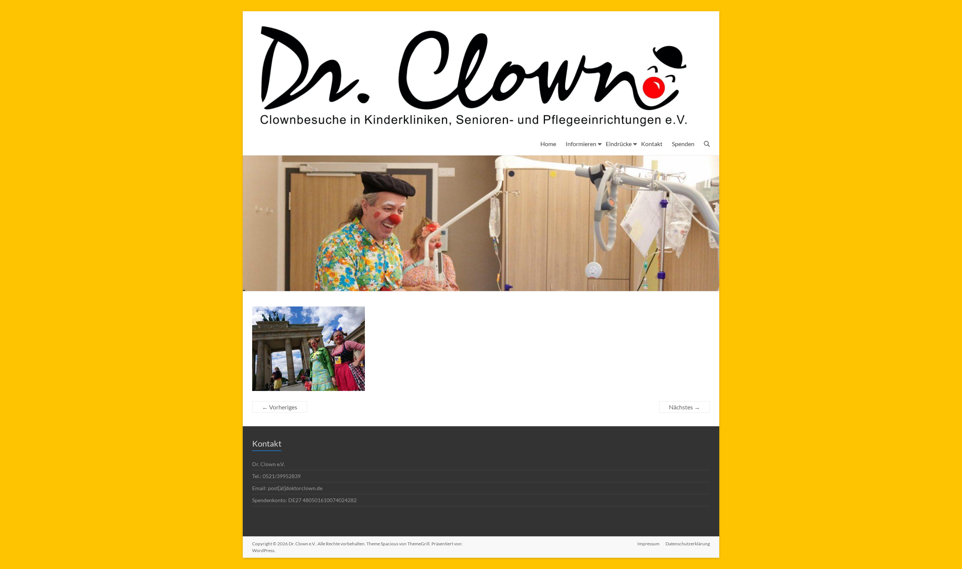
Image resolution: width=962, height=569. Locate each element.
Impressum (648, 543)
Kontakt (652, 143)
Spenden (683, 143)
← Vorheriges (279, 407)
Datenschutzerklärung (688, 543)
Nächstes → (684, 407)
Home (548, 143)
